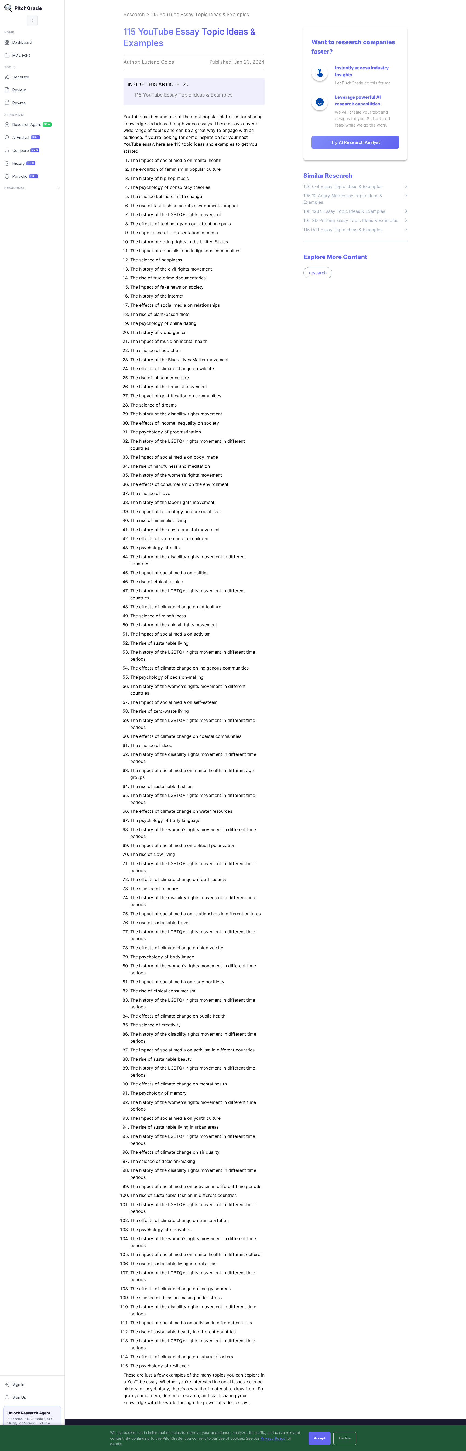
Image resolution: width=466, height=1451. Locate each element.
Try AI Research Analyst (355, 142)
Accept (319, 1438)
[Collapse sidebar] (32, 20)
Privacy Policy (273, 1438)
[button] (194, 84)
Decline (345, 1438)
